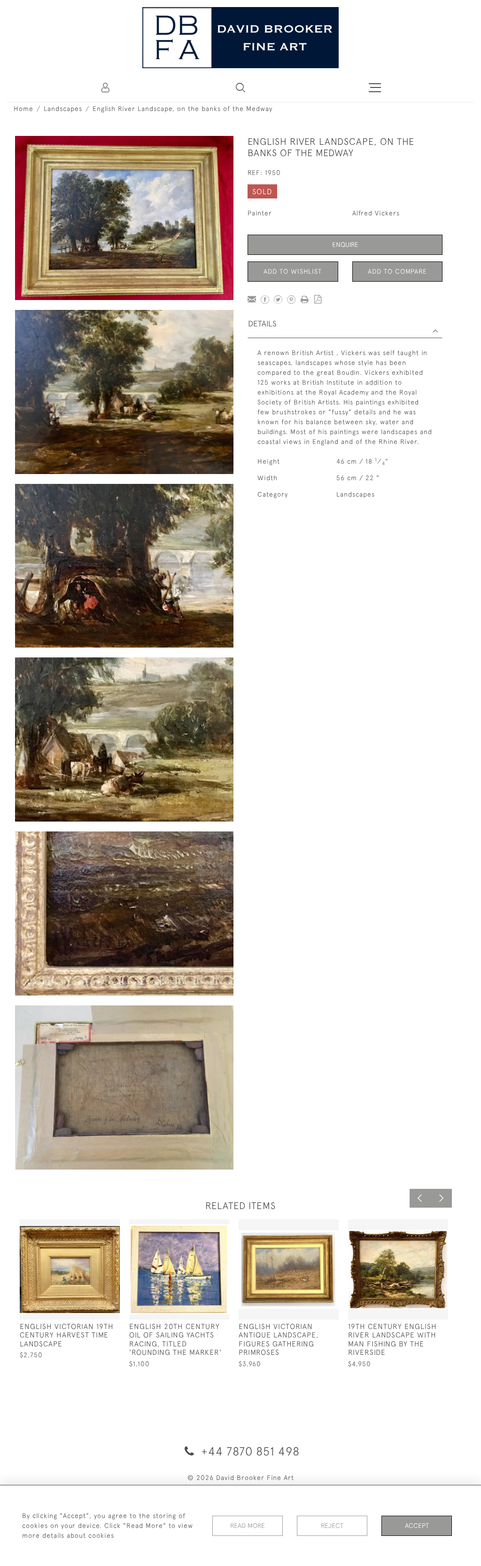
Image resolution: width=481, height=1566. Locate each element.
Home (23, 108)
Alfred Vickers (376, 213)
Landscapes (63, 108)
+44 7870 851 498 (249, 1451)
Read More (247, 1525)
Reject (332, 1525)
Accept (417, 1525)
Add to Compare (397, 271)
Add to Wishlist (293, 271)
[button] (240, 87)
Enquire (345, 244)
